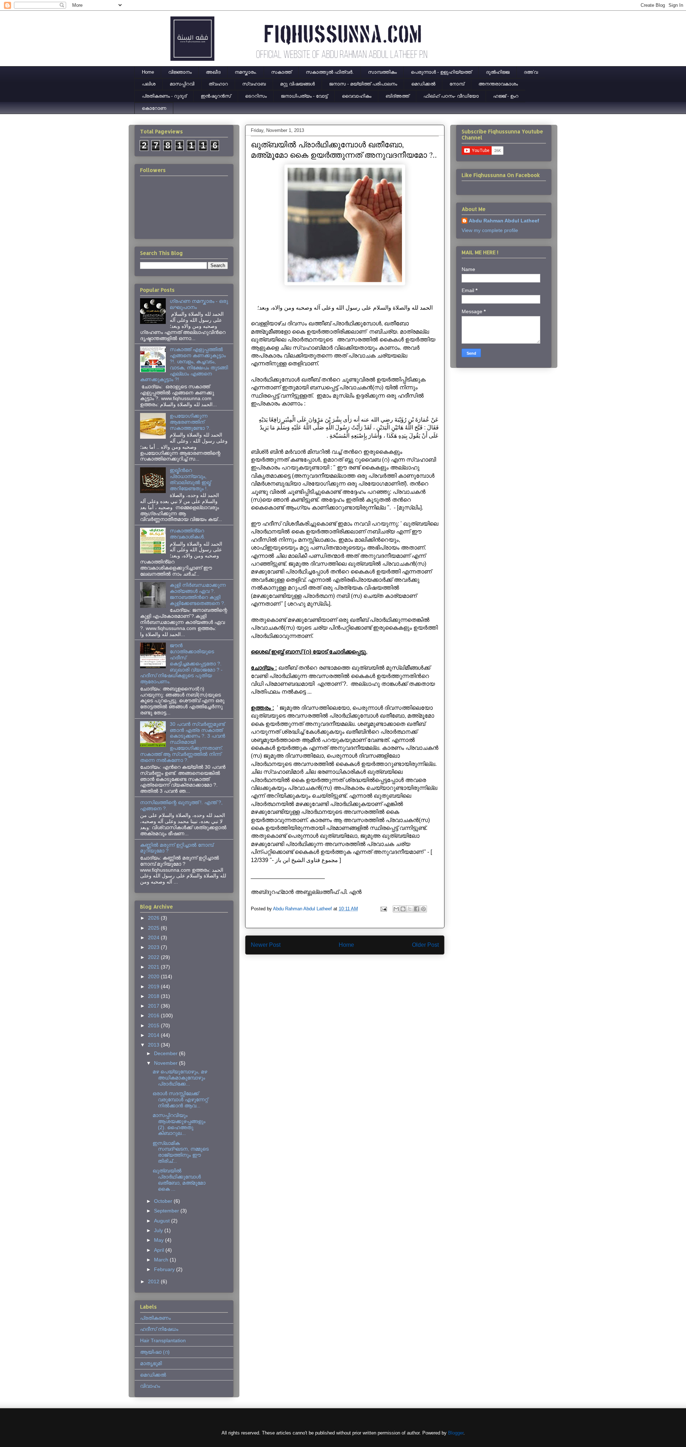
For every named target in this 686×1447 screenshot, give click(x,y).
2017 (154, 1006)
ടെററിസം (256, 96)
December (166, 1053)
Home (148, 72)
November (166, 1063)
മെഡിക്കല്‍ (423, 84)
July (159, 1230)
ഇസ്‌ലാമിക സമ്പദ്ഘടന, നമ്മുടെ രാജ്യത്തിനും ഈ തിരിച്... (181, 1152)
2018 (154, 996)
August (162, 1221)
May (159, 1240)
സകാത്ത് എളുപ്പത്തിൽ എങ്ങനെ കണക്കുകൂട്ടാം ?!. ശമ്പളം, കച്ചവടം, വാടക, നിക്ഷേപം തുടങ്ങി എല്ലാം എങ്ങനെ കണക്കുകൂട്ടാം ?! (184, 364)
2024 (154, 937)
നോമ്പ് (456, 84)
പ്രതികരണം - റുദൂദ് (164, 96)
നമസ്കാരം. (246, 72)
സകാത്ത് (281, 72)
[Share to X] (409, 908)
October (164, 1201)
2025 (154, 928)
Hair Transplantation (163, 1340)
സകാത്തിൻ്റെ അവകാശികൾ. (187, 534)
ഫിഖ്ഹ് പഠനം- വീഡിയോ (451, 96)
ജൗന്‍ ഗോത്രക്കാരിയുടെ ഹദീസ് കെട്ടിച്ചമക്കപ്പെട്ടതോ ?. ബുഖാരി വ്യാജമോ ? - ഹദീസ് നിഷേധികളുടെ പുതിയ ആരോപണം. (181, 663)
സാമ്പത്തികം (382, 72)
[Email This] (396, 908)
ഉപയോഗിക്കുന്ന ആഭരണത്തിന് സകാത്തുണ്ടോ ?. (190, 422)
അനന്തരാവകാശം (498, 84)
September (167, 1211)
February (165, 1269)
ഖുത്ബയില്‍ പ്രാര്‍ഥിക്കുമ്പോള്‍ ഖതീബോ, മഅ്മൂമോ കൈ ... (179, 1179)
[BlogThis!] (403, 908)
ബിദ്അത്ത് (397, 96)
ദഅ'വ (531, 72)
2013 (154, 1045)
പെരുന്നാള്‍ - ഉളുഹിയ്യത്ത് (441, 72)
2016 (154, 1015)
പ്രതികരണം (155, 1318)
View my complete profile (490, 230)
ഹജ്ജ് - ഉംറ (505, 96)
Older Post (425, 945)
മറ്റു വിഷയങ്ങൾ (297, 84)
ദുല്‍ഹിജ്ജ (497, 72)
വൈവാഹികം (356, 96)
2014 (154, 1035)
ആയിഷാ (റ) (155, 1352)
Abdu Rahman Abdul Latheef (504, 220)
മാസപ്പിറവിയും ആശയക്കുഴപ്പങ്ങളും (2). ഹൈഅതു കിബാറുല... (179, 1124)
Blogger (455, 1433)
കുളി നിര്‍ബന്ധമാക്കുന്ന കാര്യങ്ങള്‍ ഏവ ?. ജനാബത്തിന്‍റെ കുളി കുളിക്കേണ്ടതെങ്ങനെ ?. (198, 594)
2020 (154, 976)
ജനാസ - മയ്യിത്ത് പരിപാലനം (363, 84)
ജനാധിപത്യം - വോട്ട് (304, 96)
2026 (154, 918)
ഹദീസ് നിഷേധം (159, 1329)
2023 (154, 947)
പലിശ (148, 84)
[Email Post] (383, 908)
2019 (154, 986)
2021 (154, 967)
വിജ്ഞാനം (180, 72)
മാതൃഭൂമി (151, 1363)
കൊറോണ (154, 108)
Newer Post (265, 945)
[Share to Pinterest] (423, 908)
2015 (154, 1025)
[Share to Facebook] (416, 908)
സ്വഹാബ (254, 84)
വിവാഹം (150, 1386)
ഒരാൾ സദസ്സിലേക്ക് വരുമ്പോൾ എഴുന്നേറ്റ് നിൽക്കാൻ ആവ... (180, 1099)
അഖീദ (213, 72)
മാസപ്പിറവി (182, 84)
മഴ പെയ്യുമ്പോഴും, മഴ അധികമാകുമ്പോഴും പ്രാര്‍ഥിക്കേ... (180, 1078)
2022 (154, 957)
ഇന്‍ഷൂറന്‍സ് (216, 96)
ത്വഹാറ (218, 84)
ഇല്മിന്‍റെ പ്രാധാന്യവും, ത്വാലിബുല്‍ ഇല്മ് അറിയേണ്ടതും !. (190, 479)
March (162, 1260)
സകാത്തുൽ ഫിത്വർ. (330, 72)
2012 (154, 1281)
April (159, 1250)
